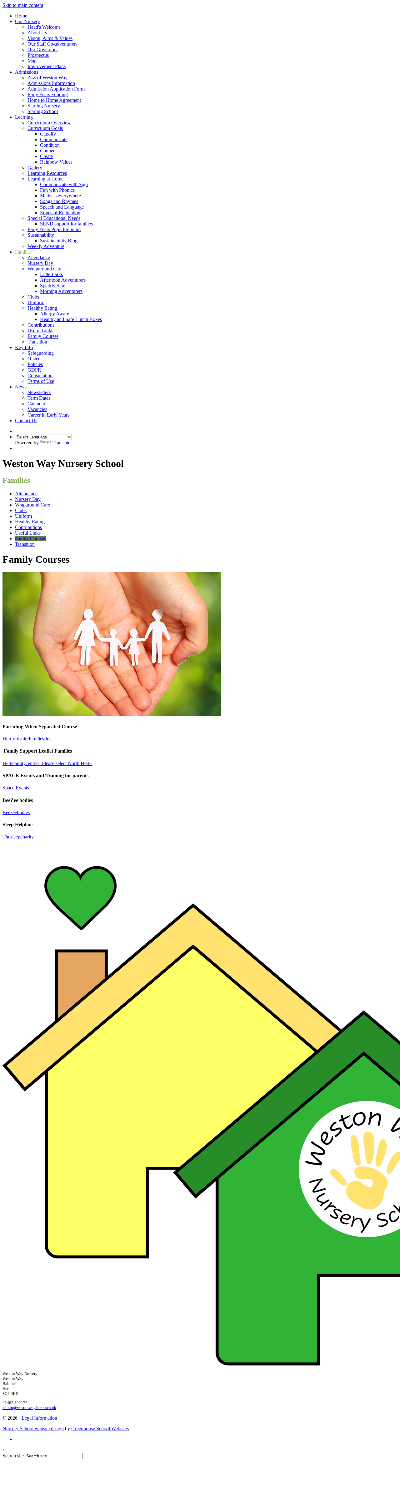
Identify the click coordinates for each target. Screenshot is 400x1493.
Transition (37, 341)
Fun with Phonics (57, 190)
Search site (13, 1455)
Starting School (43, 111)
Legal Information (39, 1418)
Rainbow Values (56, 162)
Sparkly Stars (53, 285)
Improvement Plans (47, 66)
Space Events (15, 787)
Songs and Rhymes (59, 201)
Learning (24, 117)
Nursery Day (40, 263)
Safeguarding (41, 353)
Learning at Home (45, 178)
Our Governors (43, 49)
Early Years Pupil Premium (54, 229)
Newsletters (39, 392)
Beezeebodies (16, 812)
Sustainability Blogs (59, 240)
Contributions (41, 325)
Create (46, 156)
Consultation (40, 375)
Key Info (24, 347)
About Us (37, 32)
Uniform (36, 302)
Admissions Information (51, 83)
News (21, 386)
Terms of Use (41, 381)
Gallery (35, 167)
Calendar (36, 403)
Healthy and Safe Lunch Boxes (71, 319)
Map (32, 60)
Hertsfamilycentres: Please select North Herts (47, 763)
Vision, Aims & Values (50, 38)
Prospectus (38, 55)
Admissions (26, 72)
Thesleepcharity (18, 836)
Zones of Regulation (60, 212)
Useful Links (40, 330)
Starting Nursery (44, 105)
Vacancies (37, 409)
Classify (48, 133)
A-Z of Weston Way (48, 77)
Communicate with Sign (64, 184)
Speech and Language (62, 207)
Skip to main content (22, 5)
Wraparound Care (45, 268)
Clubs (33, 296)
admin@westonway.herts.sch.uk (29, 1407)
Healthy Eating (42, 308)
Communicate (54, 139)
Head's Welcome (44, 27)
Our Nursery (27, 21)
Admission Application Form (56, 88)
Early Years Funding (48, 94)
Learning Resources (47, 173)
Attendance (39, 257)
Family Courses (43, 336)
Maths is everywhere (60, 195)
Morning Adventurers (61, 291)
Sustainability (41, 235)
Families (23, 252)
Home (21, 15)
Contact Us (26, 420)
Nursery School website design (33, 1428)
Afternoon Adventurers (63, 280)
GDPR (34, 370)
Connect (48, 150)
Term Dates (39, 398)
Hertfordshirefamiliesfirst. (27, 738)
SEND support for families (66, 223)
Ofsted (34, 358)
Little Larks (51, 274)
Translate (61, 442)
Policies (35, 364)
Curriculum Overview (49, 122)
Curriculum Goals (45, 128)
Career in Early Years (48, 415)
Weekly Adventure (46, 246)
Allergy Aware (54, 313)
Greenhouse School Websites (100, 1428)
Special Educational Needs (54, 218)
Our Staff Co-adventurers (53, 44)
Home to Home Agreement (54, 100)
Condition (50, 145)
